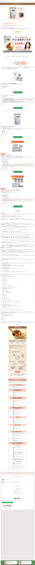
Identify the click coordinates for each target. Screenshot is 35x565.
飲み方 (9, 68)
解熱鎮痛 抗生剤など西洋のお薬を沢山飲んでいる (10, 305)
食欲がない (4, 284)
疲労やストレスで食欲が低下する (8, 285)
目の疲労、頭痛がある (6, 291)
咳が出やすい (5, 294)
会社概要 (17, 488)
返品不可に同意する (6, 163)
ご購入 (9, 67)
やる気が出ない (5, 278)
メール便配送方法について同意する (8, 98)
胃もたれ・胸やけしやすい (7, 298)
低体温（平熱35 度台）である (7, 304)
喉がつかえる (5, 297)
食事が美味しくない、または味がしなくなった (10, 287)
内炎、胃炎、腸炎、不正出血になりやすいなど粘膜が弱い (11, 301)
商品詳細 (26, 67)
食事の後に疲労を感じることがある (8, 288)
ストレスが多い (5, 281)
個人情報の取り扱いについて (17, 490)
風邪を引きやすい (5, 307)
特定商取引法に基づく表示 (17, 492)
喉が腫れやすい (5, 295)
